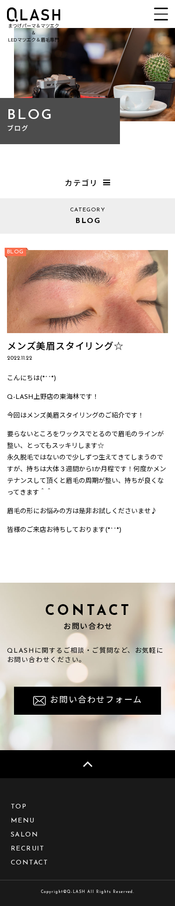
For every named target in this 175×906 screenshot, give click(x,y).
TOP (19, 806)
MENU (23, 820)
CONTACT (30, 862)
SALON (24, 834)
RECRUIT (28, 848)
